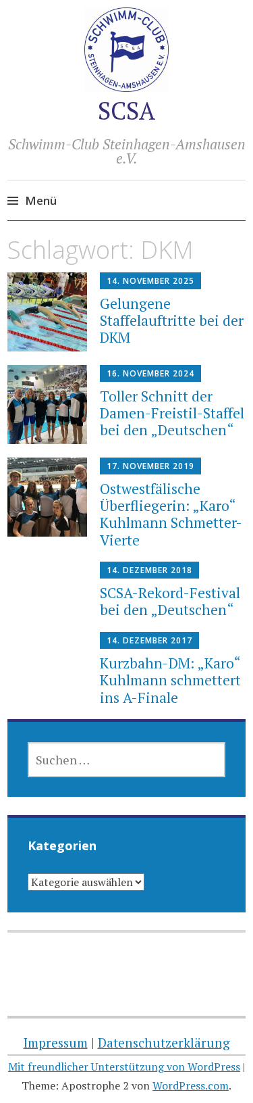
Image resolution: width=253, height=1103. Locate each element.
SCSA (126, 110)
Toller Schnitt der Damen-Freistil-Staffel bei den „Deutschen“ (172, 413)
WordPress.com (190, 1085)
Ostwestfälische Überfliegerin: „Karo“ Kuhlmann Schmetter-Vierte (171, 514)
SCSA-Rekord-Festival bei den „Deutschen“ (170, 601)
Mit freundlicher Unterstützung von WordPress (124, 1066)
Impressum (56, 1042)
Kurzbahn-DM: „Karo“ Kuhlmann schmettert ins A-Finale (170, 680)
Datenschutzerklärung (164, 1042)
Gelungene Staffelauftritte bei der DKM (172, 320)
